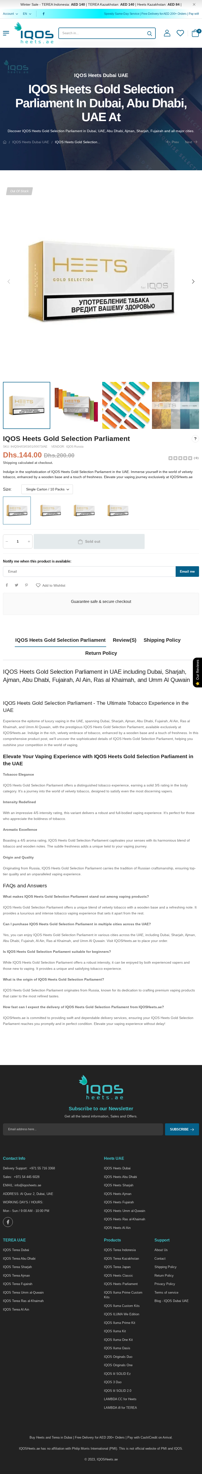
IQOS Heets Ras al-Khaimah (124, 1219)
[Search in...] (149, 33)
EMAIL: (8, 1185)
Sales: (7, 1177)
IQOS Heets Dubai (117, 1168)
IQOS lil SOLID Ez (117, 1374)
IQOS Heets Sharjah (118, 1185)
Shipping (10, 463)
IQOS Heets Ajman (117, 1194)
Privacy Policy (164, 1284)
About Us (161, 1250)
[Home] (4, 142)
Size (7, 489)
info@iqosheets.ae (28, 1185)
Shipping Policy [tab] (162, 640)
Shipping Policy (165, 1267)
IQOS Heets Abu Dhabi (120, 1177)
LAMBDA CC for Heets (120, 1399)
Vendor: (58, 446)
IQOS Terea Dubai (16, 1250)
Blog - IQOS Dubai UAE (171, 1301)
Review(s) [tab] (124, 640)
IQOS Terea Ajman (16, 1275)
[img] (180, 457)
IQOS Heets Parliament (121, 1284)
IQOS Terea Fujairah (17, 1284)
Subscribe (179, 1129)
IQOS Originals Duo (118, 1357)
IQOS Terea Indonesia (120, 1250)
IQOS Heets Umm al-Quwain (124, 1211)
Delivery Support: (15, 1168)
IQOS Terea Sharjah (17, 1267)
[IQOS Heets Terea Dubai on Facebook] (44, 13)
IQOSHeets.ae (107, 1459)
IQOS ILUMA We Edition (121, 1314)
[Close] (194, 4)
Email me (187, 571)
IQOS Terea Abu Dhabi (19, 1258)
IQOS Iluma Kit (115, 1331)
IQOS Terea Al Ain (16, 1309)
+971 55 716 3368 (42, 1168)
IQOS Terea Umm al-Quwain (23, 1292)
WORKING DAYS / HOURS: (23, 1202)
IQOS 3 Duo (112, 1382)
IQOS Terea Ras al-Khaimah (23, 1301)
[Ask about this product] (195, 438)
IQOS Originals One (118, 1365)
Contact (160, 1258)
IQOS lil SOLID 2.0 (117, 1391)
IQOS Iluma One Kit (118, 1340)
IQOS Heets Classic (118, 1275)
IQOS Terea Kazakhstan (121, 1258)
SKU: (7, 446)
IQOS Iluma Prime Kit (119, 1323)
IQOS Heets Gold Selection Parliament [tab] (60, 640)
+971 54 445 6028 (26, 1177)
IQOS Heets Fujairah (119, 1202)
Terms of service (166, 1292)
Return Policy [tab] (101, 653)
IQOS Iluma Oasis (117, 1348)
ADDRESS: (11, 1194)
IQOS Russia (75, 446)
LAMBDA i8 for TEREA (120, 1408)
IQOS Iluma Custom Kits (122, 1306)
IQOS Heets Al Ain (117, 1228)
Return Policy (164, 1275)
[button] (193, 281)
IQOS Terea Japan (117, 1267)
